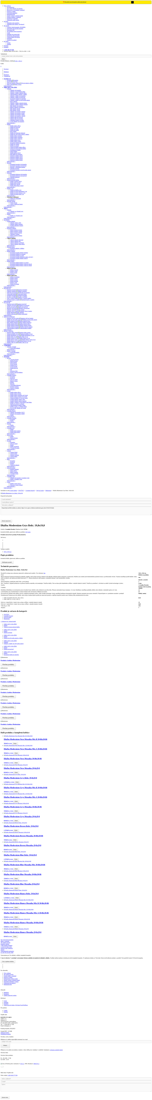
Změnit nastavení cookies (10, 995)
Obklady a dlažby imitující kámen (18, 103)
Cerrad (8, 391)
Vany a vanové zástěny (12, 298)
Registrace (6, 994)
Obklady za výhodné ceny (16, 211)
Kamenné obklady (11, 228)
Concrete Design (14, 359)
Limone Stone (13, 453)
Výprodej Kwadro (14, 448)
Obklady (9, 88)
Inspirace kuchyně (11, 304)
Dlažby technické (14, 446)
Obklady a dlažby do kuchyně (17, 97)
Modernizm (48, 490)
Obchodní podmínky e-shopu (11, 981)
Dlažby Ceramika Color (16, 479)
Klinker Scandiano (14, 277)
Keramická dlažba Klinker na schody (19, 262)
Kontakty (6, 47)
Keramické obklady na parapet (17, 254)
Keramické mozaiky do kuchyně (18, 165)
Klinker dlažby (10, 261)
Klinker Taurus (14, 279)
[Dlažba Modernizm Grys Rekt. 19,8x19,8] (12, 493)
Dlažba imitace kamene (16, 136)
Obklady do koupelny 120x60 (17, 116)
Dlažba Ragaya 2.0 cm (12, 341)
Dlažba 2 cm (10, 188)
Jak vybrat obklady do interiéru (14, 8)
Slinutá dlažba (13, 151)
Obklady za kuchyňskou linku (17, 91)
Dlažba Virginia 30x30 (16, 181)
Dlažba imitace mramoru (16, 137)
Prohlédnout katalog (6, 1034)
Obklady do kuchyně (12, 305)
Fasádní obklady (11, 221)
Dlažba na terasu (14, 128)
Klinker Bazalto (14, 281)
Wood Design (13, 364)
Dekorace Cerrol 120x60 (16, 485)
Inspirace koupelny (11, 289)
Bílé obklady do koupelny (16, 106)
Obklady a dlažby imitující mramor (19, 104)
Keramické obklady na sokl (17, 255)
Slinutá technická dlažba (13, 180)
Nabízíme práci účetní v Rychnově (15, 24)
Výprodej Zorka (14, 473)
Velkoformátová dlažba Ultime (17, 405)
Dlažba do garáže (14, 130)
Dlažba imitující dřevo (12, 324)
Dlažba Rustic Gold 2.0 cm (14, 339)
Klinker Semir (13, 272)
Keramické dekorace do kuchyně (18, 175)
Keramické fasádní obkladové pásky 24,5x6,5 (21, 257)
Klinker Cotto (13, 282)
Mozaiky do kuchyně (12, 308)
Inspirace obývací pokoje (13, 318)
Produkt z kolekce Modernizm (10, 660)
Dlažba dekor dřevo (15, 432)
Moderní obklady (14, 469)
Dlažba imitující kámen (13, 325)
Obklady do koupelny (15, 90)
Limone (9, 450)
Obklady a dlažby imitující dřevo (18, 93)
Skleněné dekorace (15, 177)
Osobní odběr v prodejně (10, 976)
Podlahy (12, 463)
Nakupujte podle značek (13, 20)
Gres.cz (22, 1063)
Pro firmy (6, 41)
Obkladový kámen (14, 234)
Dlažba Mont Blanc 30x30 (16, 185)
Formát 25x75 (13, 365)
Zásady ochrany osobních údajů (15, 15)
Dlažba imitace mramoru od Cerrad (19, 395)
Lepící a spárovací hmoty (16, 204)
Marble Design (14, 361)
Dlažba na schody (14, 145)
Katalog (9, 44)
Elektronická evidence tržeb (11, 978)
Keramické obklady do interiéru (18, 98)
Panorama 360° (11, 30)
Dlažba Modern (11, 312)
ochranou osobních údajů (56, 1050)
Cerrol (8, 482)
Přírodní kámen (11, 247)
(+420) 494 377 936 (12, 1075)
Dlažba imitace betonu (15, 393)
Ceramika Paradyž (11, 375)
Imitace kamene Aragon (16, 230)
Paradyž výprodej (14, 388)
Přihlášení (6, 992)
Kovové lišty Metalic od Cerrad (18, 408)
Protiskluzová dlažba (15, 150)
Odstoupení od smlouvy (10, 983)
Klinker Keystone (14, 284)
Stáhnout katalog (5, 1032)
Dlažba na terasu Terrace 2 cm (17, 193)
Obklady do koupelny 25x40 (17, 113)
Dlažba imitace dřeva (15, 126)
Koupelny (9, 80)
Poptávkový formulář (12, 18)
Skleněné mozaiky (14, 168)
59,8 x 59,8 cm (7, 551)
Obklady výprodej (11, 346)
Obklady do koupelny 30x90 (17, 413)
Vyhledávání (4, 54)
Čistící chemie (13, 202)
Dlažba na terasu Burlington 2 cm (18, 191)
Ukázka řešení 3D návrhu (13, 37)
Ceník (8, 33)
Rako (8, 459)
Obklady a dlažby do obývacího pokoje (20, 100)
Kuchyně (9, 81)
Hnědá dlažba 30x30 (15, 153)
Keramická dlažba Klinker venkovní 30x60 (21, 265)
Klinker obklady (11, 251)
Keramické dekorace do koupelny (18, 174)
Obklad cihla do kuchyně (16, 117)
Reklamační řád (11, 14)
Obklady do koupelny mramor (17, 111)
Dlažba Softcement (11, 314)
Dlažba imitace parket (15, 141)
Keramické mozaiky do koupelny (18, 164)
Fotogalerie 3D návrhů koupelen (15, 28)
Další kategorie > (8, 86)
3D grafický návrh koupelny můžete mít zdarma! (75, 2)
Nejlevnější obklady (15, 348)
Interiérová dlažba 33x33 (16, 157)
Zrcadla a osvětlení (11, 297)
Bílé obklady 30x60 (15, 110)
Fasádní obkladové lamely (16, 225)
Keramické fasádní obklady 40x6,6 (19, 258)
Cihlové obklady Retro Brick (17, 244)
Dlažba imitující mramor (13, 326)
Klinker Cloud (13, 271)
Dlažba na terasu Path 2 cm (17, 194)
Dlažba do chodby (14, 144)
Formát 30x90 (13, 366)
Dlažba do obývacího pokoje (14, 319)
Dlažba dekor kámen (15, 431)
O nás (5, 1000)
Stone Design (13, 362)
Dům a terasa (10, 84)
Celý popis (27, 532)
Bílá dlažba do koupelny (16, 154)
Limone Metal (13, 456)
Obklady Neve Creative (13, 311)
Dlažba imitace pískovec (16, 138)
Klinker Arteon (14, 278)
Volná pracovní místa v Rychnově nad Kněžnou (16, 1005)
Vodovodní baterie (11, 294)
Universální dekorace (15, 385)
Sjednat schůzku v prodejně (14, 17)
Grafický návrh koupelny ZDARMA (16, 27)
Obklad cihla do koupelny (16, 118)
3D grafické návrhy (9, 974)
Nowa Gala (10, 435)
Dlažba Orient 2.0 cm (12, 338)
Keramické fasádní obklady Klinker (19, 252)
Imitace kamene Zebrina (16, 235)
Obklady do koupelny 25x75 (17, 412)
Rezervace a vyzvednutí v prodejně (16, 10)
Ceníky (9, 43)
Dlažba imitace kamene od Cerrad (18, 396)
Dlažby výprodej (11, 351)
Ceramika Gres (10, 428)
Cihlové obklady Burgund (16, 240)
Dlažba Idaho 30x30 (15, 183)
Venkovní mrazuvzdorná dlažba (18, 148)
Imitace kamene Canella (16, 231)
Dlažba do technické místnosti (17, 133)
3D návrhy (6, 25)
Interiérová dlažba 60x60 (16, 160)
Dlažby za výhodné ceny (16, 215)
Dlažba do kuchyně (15, 127)
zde (44, 573)
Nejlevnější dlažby (14, 352)
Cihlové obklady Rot (15, 241)
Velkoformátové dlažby (13, 328)
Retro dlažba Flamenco (13, 322)
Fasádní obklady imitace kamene (18, 401)
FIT (11, 369)
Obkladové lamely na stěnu (17, 120)
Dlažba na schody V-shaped (17, 403)
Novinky (6, 21)
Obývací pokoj (14, 379)
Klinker (12, 382)
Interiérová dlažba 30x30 (16, 155)
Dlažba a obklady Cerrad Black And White (21, 402)
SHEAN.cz (36, 1063)
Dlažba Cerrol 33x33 (15, 483)
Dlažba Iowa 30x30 (15, 184)
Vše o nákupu (7, 5)
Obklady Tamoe (11, 309)
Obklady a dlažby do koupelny (18, 96)
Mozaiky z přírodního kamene (17, 167)
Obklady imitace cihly (15, 222)
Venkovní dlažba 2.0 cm (13, 334)
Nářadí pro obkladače (15, 198)
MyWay (9, 358)
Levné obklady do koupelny (17, 121)
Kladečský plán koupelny (13, 35)
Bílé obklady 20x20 (15, 108)
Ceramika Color (11, 476)
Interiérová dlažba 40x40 (16, 158)
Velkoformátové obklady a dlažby (18, 94)
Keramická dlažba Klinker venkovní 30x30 (21, 264)
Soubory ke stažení (11, 40)
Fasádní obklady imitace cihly (17, 399)
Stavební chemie (11, 201)
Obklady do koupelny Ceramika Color (19, 478)
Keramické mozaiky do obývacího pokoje (20, 170)
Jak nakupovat (10, 7)
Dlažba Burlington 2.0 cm (13, 335)
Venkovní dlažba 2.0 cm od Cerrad (19, 398)
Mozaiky (9, 163)
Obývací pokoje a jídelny (13, 83)
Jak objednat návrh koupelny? (14, 31)
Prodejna (6, 45)
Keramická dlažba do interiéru (17, 143)
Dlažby (9, 124)
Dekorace (9, 173)
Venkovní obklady (14, 465)
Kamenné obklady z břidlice (17, 248)
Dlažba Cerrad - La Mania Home (18, 406)
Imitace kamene (14, 472)
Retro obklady (13, 101)
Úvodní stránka (13, 490)
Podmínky (9, 38)
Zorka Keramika (11, 468)
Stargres (9, 423)
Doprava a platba (11, 11)
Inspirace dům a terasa (12, 332)
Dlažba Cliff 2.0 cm (12, 342)
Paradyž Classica (14, 386)
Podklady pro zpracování (13, 34)
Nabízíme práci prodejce (13, 23)
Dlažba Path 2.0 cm (12, 336)
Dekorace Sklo (14, 371)
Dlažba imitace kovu (15, 140)
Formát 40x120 (14, 368)
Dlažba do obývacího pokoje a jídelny (19, 134)
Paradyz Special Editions (16, 372)
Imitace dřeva (13, 470)
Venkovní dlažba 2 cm (15, 190)
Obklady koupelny (11, 291)
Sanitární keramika (11, 295)
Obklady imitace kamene (16, 224)
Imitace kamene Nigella (16, 232)
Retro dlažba (13, 131)
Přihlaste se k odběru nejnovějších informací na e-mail (14, 1039)
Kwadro (9, 441)
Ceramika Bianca (11, 411)
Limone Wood (13, 452)
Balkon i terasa (14, 381)
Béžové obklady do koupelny (17, 107)
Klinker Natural (14, 269)
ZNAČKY (21, 490)
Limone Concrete (14, 455)
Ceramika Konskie (11, 418)
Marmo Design (14, 438)
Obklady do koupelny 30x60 (17, 114)
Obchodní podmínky (12, 13)
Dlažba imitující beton (12, 321)
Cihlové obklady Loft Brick (17, 242)
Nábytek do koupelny (12, 292)
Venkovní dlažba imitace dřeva (17, 147)
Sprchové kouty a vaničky (13, 299)
